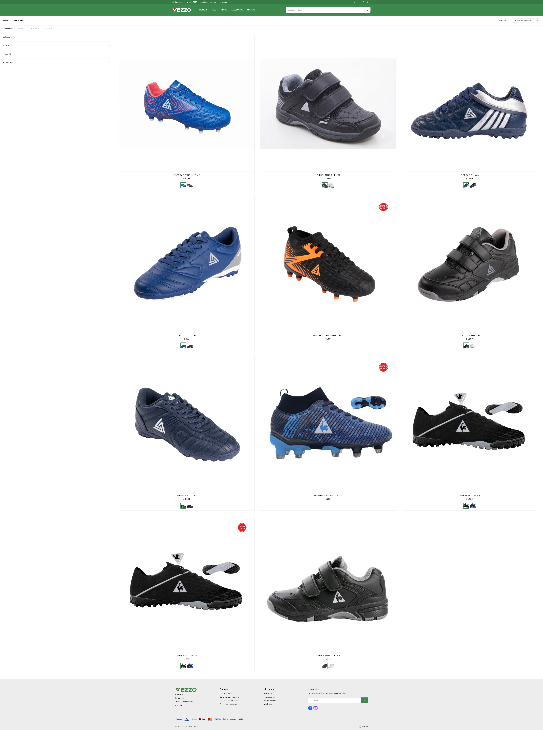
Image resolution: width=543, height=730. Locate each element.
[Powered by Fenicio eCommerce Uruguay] (363, 726)
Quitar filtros (47, 28)
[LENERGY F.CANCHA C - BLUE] (328, 424)
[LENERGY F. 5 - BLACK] (473, 185)
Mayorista (223, 2)
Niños (224, 10)
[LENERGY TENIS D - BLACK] (469, 264)
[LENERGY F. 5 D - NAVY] (187, 264)
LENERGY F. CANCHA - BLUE (187, 175)
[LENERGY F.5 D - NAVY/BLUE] (190, 666)
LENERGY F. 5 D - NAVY (186, 335)
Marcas (251, 10)
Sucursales (179, 2)
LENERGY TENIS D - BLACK (469, 335)
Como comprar (226, 693)
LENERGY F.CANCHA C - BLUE (328, 495)
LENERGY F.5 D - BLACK (187, 655)
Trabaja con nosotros (184, 701)
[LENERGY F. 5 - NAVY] (469, 104)
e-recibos (179, 705)
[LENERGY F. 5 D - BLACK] (190, 345)
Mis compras (269, 697)
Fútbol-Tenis (32, 28)
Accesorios (237, 10)
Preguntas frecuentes (228, 704)
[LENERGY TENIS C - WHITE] (331, 185)
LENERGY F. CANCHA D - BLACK (328, 335)
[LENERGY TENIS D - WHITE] (473, 345)
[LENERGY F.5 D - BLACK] (187, 584)
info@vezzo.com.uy (208, 2)
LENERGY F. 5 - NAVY (469, 175)
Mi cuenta (268, 693)
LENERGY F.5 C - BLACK (469, 495)
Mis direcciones (270, 700)
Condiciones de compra (229, 697)
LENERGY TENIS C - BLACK (328, 175)
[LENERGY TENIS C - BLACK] (328, 104)
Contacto (179, 694)
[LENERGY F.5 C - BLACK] (469, 424)
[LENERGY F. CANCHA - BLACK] (190, 185)
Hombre (203, 10)
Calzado (19, 28)
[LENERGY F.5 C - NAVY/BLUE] (473, 506)
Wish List (268, 704)
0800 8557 (192, 2)
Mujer (214, 10)
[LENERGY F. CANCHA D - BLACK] (328, 264)
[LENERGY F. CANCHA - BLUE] (187, 104)
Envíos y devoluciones (229, 700)
